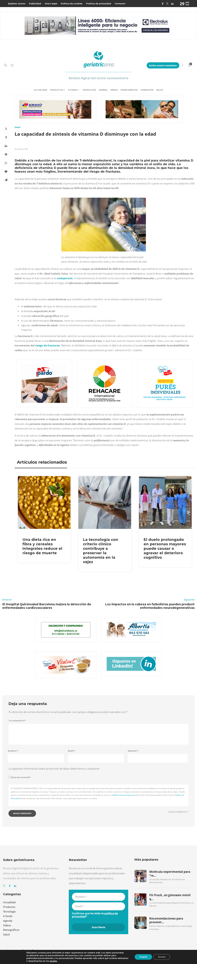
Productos (56, 90)
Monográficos (129, 90)
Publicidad (35, 3)
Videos (7, 925)
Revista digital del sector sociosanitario (98, 78)
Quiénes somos (16, 3)
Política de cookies (71, 3)
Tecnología (89, 90)
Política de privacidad (98, 3)
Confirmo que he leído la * (95, 915)
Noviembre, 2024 (21, 149)
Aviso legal (51, 3)
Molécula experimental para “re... (169, 873)
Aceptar (143, 956)
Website (133, 751)
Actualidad (40, 90)
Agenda (103, 90)
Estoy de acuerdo (20, 777)
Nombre (13, 751)
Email (71, 751)
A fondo (73, 90)
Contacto (120, 3)
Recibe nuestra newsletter (163, 65)
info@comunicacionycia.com (123, 795)
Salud (159, 90)
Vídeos (114, 90)
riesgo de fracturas (47, 345)
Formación (147, 90)
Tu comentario (17, 720)
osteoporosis (65, 278)
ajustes (53, 961)
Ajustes (161, 956)
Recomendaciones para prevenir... (166, 920)
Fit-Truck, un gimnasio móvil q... (170, 897)
